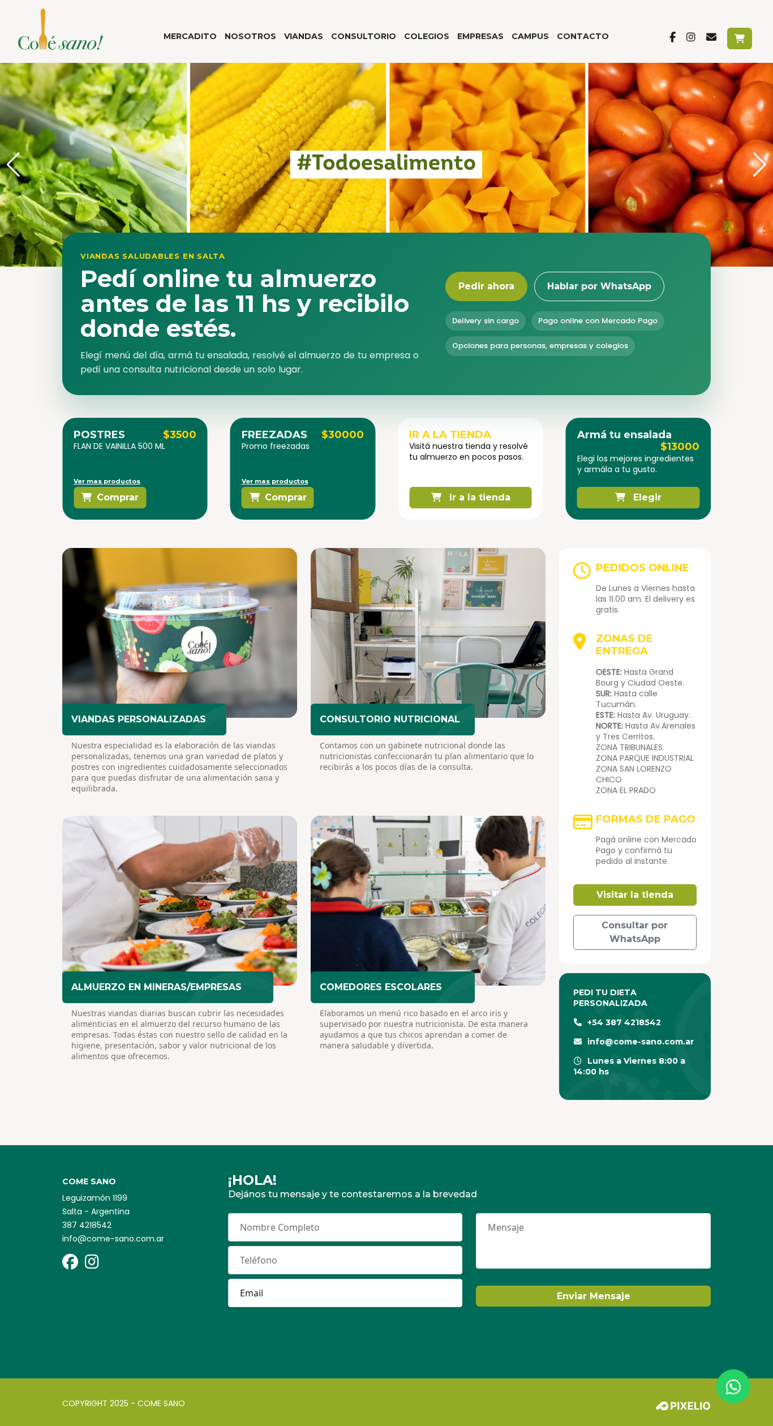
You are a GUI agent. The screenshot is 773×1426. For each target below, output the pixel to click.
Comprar (118, 497)
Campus (530, 36)
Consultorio (363, 36)
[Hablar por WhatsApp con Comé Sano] (733, 1386)
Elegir (646, 497)
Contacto (583, 36)
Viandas (303, 36)
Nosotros (250, 36)
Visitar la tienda (634, 894)
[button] (13, 164)
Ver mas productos (107, 481)
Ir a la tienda (478, 497)
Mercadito (190, 36)
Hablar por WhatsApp (599, 286)
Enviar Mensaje (593, 1296)
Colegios (426, 36)
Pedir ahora (486, 286)
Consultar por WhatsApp (635, 932)
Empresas (480, 36)
